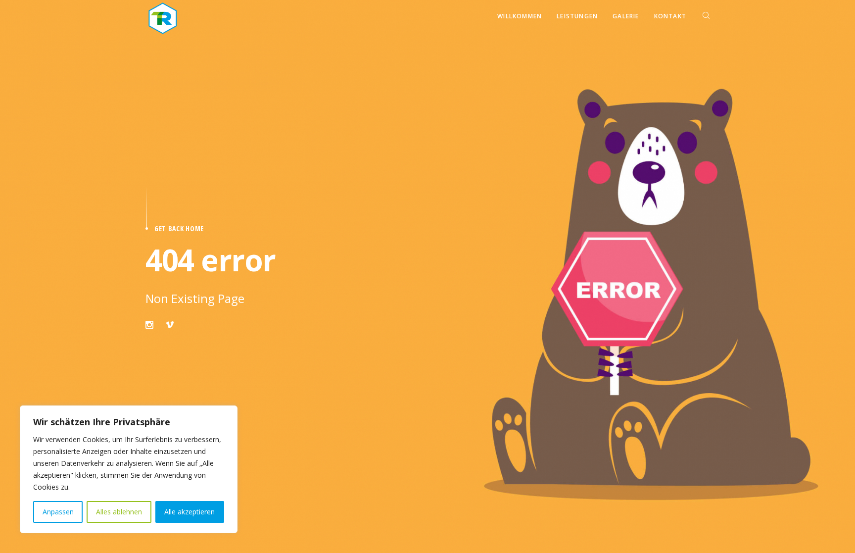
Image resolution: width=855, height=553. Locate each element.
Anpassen (58, 511)
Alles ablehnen (119, 511)
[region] (129, 469)
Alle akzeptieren (189, 511)
